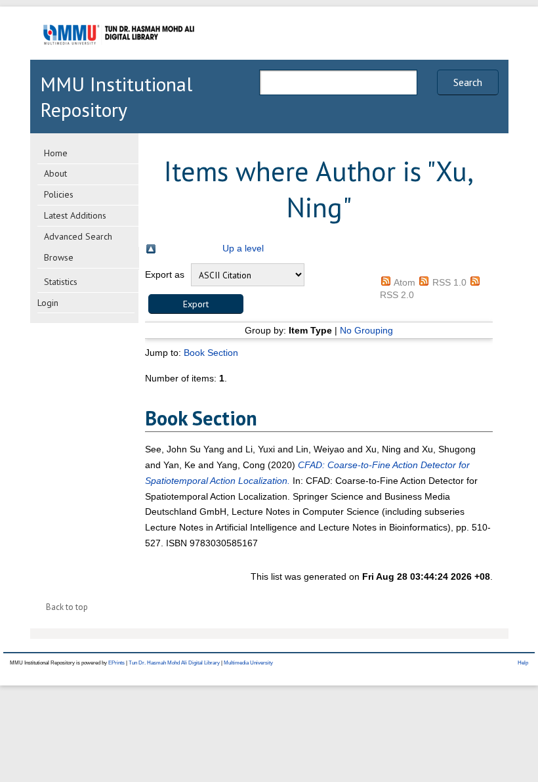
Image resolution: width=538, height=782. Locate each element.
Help (523, 663)
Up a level (243, 248)
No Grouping (366, 330)
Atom (404, 282)
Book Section (211, 352)
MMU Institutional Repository (116, 96)
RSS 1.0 (449, 282)
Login (47, 303)
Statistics (60, 282)
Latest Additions (75, 215)
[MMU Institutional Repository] (118, 57)
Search (467, 82)
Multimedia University (248, 663)
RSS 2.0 (397, 295)
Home (56, 153)
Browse (58, 257)
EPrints (116, 663)
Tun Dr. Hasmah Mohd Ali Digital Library (174, 663)
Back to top (67, 607)
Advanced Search (78, 236)
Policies (58, 194)
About (55, 173)
